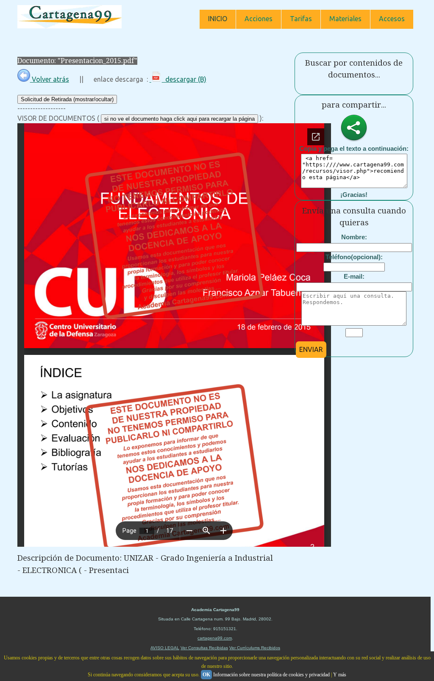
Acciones (259, 18)
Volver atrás (49, 79)
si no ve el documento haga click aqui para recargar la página (179, 119)
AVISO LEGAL (164, 647)
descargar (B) (184, 79)
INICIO (217, 18)
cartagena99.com (215, 638)
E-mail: (354, 276)
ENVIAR (311, 349)
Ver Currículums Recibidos (254, 647)
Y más (339, 675)
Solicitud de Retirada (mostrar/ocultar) (67, 99)
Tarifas (301, 18)
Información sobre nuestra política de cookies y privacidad (271, 675)
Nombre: (354, 237)
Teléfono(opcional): (354, 256)
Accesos (392, 18)
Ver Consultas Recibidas (204, 647)
